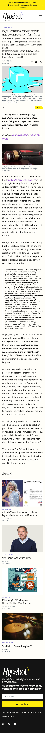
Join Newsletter (22, 704)
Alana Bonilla (7, 61)
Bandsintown (34, 712)
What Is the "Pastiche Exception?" (17, 646)
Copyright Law (7, 27)
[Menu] (40, 16)
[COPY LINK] (4, 107)
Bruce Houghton (8, 607)
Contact (23, 712)
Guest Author (7, 518)
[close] (42, 5)
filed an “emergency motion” (21, 180)
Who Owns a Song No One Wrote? (17, 558)
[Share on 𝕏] (32, 62)
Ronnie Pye (6, 649)
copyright (6, 597)
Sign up (5, 712)
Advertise (14, 712)
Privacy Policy (8, 716)
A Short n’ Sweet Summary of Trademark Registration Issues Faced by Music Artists (20, 514)
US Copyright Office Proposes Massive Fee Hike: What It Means (16, 602)
